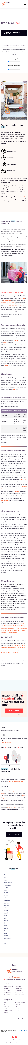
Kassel (5, 342)
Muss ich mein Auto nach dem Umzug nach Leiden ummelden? (13, 608)
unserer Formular (20, 197)
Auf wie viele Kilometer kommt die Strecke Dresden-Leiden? (12, 585)
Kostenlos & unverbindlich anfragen (13, 33)
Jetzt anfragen (14, 711)
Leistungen (7, 983)
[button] (24, 4)
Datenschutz (19, 1043)
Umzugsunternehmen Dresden (10, 1040)
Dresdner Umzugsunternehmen (7, 292)
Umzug (22, 298)
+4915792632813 (6, 743)
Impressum (14, 1043)
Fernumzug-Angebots (8, 303)
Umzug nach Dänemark (8, 648)
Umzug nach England (18, 645)
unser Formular (11, 807)
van (14, 389)
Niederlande (17, 292)
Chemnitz (17, 340)
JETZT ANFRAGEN (14, 834)
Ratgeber (8, 1043)
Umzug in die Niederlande (14, 305)
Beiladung (7, 366)
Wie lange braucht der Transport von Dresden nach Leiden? (13, 604)
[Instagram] (16, 1037)
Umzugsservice (8, 999)
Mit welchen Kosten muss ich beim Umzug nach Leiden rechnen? (14, 596)
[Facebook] (13, 1037)
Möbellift (23, 480)
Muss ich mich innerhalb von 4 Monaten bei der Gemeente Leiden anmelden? (14, 600)
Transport (17, 491)
